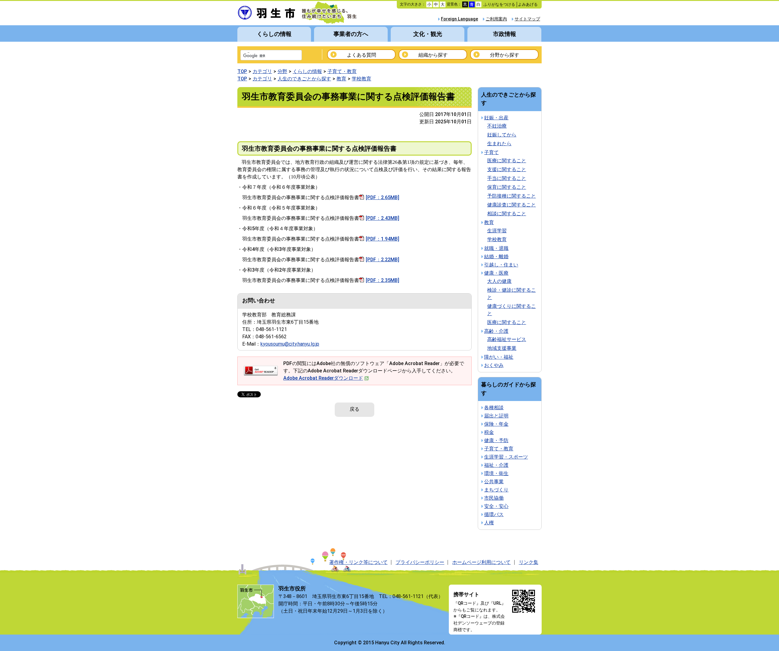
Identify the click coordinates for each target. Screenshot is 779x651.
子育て (491, 152)
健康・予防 (496, 440)
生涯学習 (497, 231)
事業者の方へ (351, 33)
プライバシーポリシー (420, 562)
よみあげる (528, 4)
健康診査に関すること (511, 205)
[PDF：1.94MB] (382, 239)
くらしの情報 (274, 33)
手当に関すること (506, 178)
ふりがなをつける (499, 4)
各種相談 (494, 407)
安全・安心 (496, 506)
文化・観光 (427, 33)
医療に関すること (506, 161)
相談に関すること (506, 213)
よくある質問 (361, 55)
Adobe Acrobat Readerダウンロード (323, 378)
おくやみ (494, 365)
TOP (242, 71)
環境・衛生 (496, 473)
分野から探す (504, 55)
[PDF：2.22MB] (382, 259)
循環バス (494, 514)
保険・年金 (496, 424)
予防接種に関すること (511, 196)
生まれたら (499, 143)
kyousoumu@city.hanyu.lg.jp (289, 344)
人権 (489, 523)
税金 (489, 432)
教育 (341, 79)
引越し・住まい (501, 265)
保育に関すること (506, 187)
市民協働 (494, 498)
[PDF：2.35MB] (382, 280)
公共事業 (494, 481)
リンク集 (528, 562)
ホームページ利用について (481, 562)
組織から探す (433, 55)
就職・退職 (496, 248)
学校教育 (361, 79)
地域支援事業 (501, 348)
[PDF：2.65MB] (382, 197)
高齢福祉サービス (506, 339)
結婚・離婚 (496, 256)
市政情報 (504, 33)
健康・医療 (496, 273)
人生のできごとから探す (304, 79)
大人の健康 (499, 281)
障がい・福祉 (498, 357)
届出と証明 (496, 416)
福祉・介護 (496, 465)
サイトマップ (527, 19)
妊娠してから (501, 135)
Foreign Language (459, 19)
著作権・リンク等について (358, 562)
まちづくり (496, 490)
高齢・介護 (496, 331)
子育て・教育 (342, 71)
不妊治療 (497, 126)
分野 (282, 71)
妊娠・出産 (496, 118)
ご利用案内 (496, 19)
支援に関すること (506, 169)
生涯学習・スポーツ (506, 457)
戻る (354, 409)
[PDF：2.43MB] (382, 218)
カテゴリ (262, 71)
